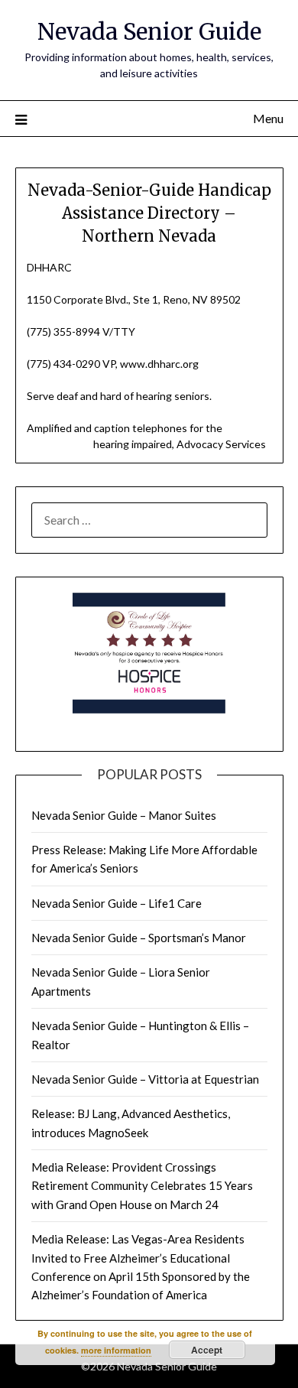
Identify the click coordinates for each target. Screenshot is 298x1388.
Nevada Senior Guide (149, 32)
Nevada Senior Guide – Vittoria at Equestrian (145, 1079)
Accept (206, 1350)
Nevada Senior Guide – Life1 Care (116, 903)
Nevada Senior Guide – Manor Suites (123, 815)
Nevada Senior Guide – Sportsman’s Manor (138, 937)
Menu (268, 118)
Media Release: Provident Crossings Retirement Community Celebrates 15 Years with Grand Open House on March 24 (142, 1185)
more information (116, 1350)
